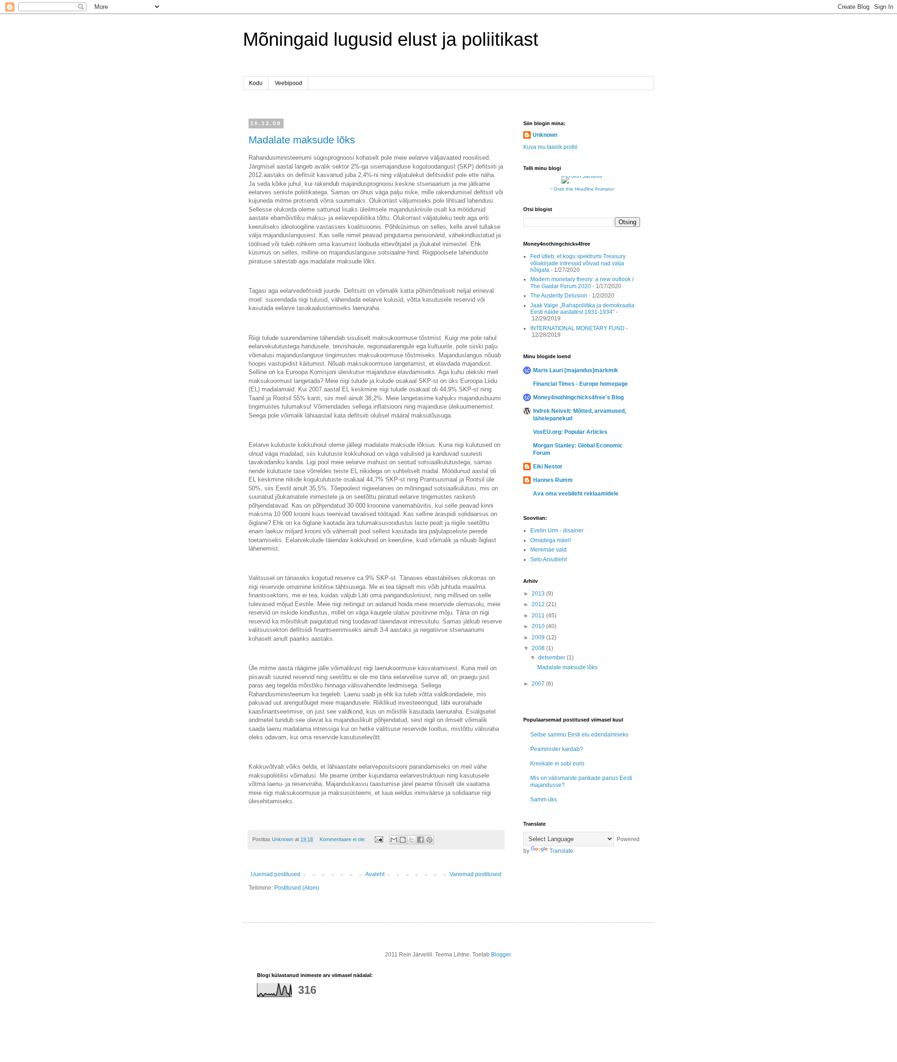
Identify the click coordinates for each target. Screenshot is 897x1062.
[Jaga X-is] (411, 839)
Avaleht (374, 874)
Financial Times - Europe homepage (580, 384)
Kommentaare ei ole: (343, 839)
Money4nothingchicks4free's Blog (578, 397)
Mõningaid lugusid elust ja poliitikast (390, 39)
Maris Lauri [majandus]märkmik (575, 370)
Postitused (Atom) (296, 888)
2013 (539, 593)
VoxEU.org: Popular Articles (570, 432)
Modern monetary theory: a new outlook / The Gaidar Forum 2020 (582, 282)
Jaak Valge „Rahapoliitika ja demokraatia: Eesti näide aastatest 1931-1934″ (583, 308)
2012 (539, 604)
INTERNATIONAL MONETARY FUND (577, 328)
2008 (539, 648)
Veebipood (288, 83)
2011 (539, 615)
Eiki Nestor (547, 466)
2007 (539, 683)
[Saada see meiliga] (394, 839)
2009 (539, 637)
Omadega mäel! (550, 540)
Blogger (501, 954)
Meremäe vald (548, 549)
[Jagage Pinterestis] (429, 839)
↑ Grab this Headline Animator (582, 188)
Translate (561, 851)
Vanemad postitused (475, 874)
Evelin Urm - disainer (557, 530)
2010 (539, 626)
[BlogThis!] (402, 839)
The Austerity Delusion (558, 295)
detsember (552, 657)
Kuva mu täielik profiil (550, 147)
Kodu (256, 83)
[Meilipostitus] (378, 839)
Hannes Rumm (553, 480)
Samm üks (543, 799)
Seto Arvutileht (548, 559)
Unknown (545, 135)
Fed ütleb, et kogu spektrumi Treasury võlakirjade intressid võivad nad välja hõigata (578, 263)
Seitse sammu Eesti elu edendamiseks (579, 734)
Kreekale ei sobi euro (557, 763)
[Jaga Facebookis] (420, 839)
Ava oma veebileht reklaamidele (576, 493)
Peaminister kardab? (556, 749)
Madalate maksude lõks (302, 140)
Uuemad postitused (275, 874)
